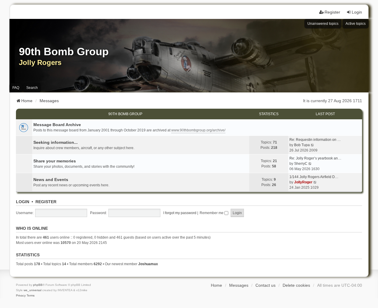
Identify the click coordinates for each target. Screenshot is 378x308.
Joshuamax (148, 264)
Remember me (212, 213)
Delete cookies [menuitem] (296, 285)
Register (45, 201)
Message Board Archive (57, 124)
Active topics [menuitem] (356, 24)
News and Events (50, 179)
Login (22, 201)
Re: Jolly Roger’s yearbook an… (315, 158)
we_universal (32, 290)
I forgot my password (179, 213)
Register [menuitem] (332, 12)
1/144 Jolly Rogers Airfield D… (313, 177)
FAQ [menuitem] (15, 88)
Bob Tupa (302, 145)
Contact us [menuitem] (265, 285)
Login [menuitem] (357, 12)
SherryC (300, 164)
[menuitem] (21, 295)
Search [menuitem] (32, 88)
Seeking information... (55, 142)
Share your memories (54, 161)
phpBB (38, 284)
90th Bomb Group (125, 114)
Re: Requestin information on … (315, 140)
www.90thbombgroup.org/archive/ (198, 130)
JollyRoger (303, 182)
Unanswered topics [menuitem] (322, 24)
